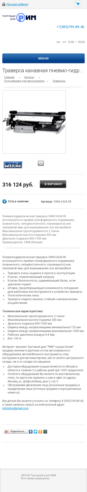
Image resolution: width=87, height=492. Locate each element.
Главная (9, 77)
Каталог (29, 77)
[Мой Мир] (45, 432)
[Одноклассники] (40, 432)
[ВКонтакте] (30, 432)
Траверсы (58, 80)
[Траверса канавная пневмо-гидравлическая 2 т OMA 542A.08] (35, 122)
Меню (43, 58)
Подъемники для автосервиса (24, 80)
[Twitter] (35, 432)
